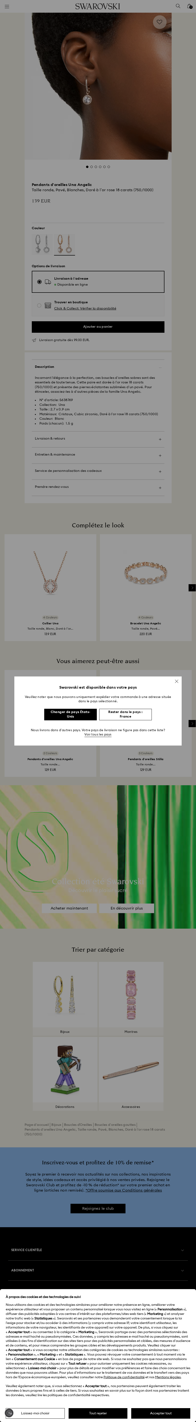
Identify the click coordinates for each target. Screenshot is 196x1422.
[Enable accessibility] (9, 1413)
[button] (176, 681)
